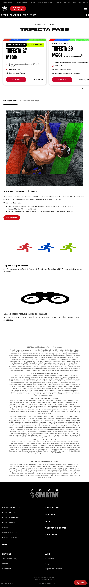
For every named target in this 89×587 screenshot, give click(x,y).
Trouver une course (17, 8)
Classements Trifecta (10, 537)
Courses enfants (8, 522)
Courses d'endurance (10, 517)
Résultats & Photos (10, 532)
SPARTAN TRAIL (22, 2)
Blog (48, 521)
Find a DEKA (51, 535)
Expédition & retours (53, 569)
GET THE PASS (11, 218)
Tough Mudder (8, 2)
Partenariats (7, 569)
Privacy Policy (7, 583)
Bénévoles (6, 527)
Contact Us (49, 559)
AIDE (47, 554)
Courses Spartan (11, 508)
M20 (74, 2)
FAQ (47, 564)
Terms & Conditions (47, 583)
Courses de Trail (8, 512)
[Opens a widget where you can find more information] (80, 583)
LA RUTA (67, 2)
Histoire (6, 554)
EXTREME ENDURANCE (45, 2)
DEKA (33, 2)
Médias (5, 564)
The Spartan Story (9, 559)
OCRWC (59, 2)
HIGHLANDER (83, 2)
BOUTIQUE (50, 515)
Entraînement (52, 508)
